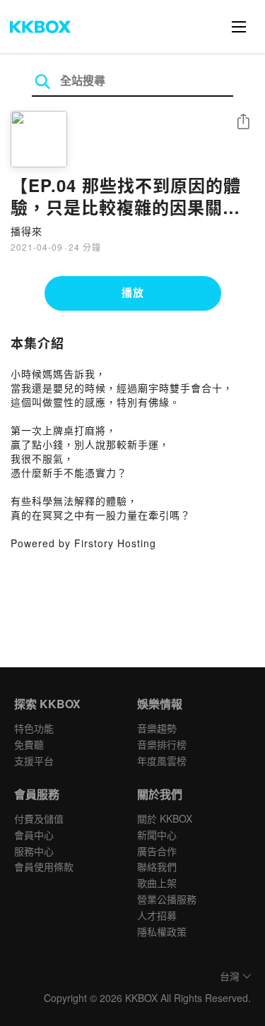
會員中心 (34, 835)
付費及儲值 (39, 818)
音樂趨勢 (157, 728)
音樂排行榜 (162, 744)
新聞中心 (157, 835)
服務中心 (34, 851)
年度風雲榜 (162, 760)
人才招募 (157, 915)
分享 (243, 122)
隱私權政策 (162, 931)
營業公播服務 (166, 899)
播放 (133, 292)
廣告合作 (157, 851)
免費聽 (29, 744)
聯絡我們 (157, 866)
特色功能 (34, 728)
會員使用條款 (43, 866)
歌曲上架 (157, 883)
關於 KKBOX (164, 818)
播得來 (26, 231)
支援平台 (34, 760)
